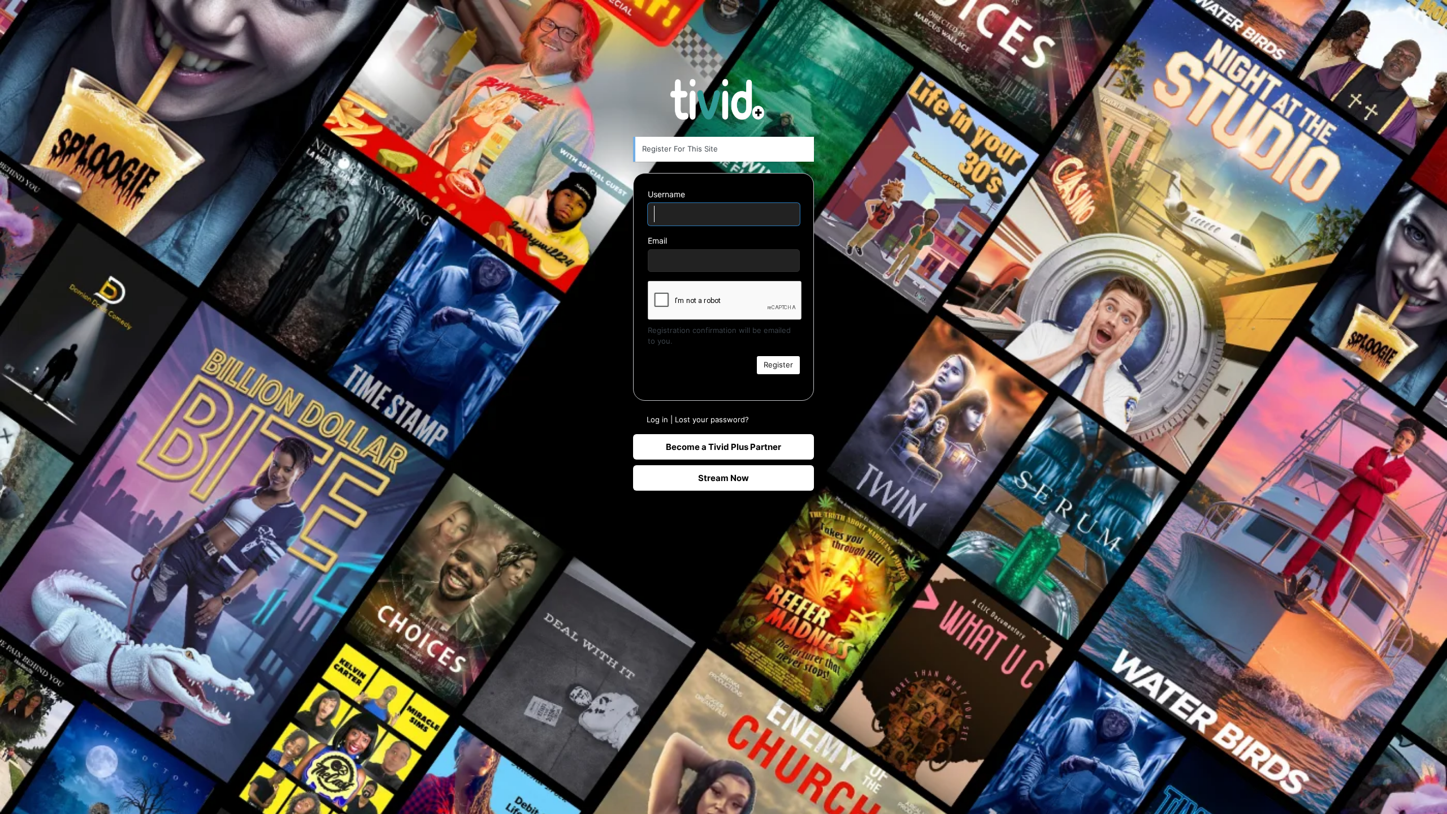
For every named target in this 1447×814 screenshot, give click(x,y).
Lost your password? (712, 419)
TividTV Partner (724, 97)
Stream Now (723, 478)
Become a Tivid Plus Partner (723, 446)
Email (657, 240)
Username (666, 194)
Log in (657, 419)
